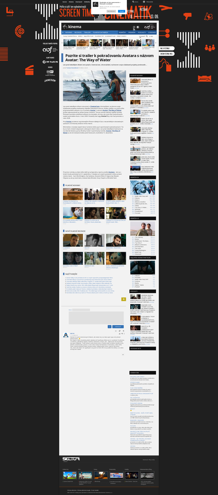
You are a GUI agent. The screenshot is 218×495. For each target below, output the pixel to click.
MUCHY (87, 248)
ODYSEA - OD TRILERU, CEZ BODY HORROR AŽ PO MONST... (140, 439)
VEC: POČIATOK (135, 397)
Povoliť (121, 11)
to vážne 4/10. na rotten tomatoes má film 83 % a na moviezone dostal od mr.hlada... (142, 379)
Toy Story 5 (138, 243)
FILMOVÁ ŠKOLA (72, 36)
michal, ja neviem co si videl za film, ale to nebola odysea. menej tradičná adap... (140, 448)
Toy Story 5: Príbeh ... (141, 207)
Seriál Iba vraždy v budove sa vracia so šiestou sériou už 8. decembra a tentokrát (88, 287)
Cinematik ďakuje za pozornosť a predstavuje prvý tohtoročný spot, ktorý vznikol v (89, 279)
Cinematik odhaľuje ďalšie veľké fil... (95, 48)
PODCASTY (142, 32)
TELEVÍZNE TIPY (99, 36)
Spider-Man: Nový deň (141, 196)
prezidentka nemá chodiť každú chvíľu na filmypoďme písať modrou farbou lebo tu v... (141, 399)
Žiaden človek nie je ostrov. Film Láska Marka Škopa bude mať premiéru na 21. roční (89, 285)
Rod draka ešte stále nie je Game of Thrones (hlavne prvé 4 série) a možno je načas (89, 293)
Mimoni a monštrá (140, 202)
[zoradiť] (123, 331)
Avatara (112, 172)
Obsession (138, 254)
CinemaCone (94, 106)
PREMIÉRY (131, 32)
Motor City (138, 252)
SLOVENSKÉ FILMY (110, 36)
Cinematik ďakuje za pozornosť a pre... (82, 48)
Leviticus (137, 281)
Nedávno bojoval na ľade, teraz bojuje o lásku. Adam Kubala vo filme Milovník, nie (89, 283)
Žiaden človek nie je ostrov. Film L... (121, 48)
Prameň (137, 287)
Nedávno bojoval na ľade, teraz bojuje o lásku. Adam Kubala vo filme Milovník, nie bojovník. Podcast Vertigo (142, 140)
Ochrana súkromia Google (83, 490)
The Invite (138, 248)
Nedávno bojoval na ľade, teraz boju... (108, 48)
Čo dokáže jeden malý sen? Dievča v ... (148, 48)
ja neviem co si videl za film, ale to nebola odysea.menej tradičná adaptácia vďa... (141, 442)
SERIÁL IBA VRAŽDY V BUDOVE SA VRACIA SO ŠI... (94, 202)
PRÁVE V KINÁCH (121, 36)
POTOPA (133, 426)
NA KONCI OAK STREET (70, 266)
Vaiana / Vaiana (139, 285)
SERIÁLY (80, 36)
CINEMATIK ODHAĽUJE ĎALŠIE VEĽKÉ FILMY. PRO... (116, 221)
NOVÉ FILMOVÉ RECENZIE (75, 231)
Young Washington (140, 250)
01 (115, 331)
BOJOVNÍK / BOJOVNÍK (113, 248)
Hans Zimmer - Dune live (131, 481)
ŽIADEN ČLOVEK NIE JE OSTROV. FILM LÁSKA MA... (93, 221)
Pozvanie (137, 213)
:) (109, 326)
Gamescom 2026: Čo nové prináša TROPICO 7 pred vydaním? (85, 483)
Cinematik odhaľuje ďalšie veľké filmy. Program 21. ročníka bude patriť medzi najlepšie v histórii (141, 130)
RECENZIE (78, 32)
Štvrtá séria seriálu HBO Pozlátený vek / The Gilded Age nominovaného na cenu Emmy (90, 291)
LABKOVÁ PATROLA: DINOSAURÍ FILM (141, 393)
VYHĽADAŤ (142, 36)
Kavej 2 (137, 200)
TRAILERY (87, 32)
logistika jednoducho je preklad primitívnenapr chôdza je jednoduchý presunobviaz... (142, 405)
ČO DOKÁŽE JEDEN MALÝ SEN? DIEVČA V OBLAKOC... (73, 221)
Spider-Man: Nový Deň (141, 279)
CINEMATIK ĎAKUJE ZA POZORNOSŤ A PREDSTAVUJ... (72, 202)
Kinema (71, 2)
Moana (137, 239)
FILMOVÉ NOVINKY (72, 185)
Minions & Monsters (141, 245)
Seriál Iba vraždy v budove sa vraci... (134, 48)
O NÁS (151, 36)
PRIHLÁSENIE (149, 2)
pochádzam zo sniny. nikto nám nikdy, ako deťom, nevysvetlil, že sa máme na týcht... (141, 428)
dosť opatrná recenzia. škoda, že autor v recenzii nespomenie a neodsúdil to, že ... (141, 390)
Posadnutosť (138, 211)
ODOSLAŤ (118, 326)
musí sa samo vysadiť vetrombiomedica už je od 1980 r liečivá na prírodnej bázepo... (141, 417)
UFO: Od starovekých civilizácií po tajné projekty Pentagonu (147, 483)
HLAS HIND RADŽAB (136, 388)
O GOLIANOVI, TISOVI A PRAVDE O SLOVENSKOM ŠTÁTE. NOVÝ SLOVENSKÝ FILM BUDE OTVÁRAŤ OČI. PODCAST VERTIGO (142, 320)
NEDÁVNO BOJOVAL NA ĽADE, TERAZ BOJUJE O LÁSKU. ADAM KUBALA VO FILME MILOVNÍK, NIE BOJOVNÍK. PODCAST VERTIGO (142, 298)
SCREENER (152, 32)
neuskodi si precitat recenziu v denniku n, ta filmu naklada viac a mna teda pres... (141, 422)
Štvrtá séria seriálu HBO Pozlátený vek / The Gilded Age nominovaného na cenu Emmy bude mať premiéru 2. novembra (142, 104)
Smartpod (79, 2)
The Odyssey (139, 237)
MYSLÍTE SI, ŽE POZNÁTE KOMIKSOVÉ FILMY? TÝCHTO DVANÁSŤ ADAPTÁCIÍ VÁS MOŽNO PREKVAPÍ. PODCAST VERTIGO (142, 329)
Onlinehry (87, 2)
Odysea (137, 198)
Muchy (137, 283)
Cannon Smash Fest (68, 481)
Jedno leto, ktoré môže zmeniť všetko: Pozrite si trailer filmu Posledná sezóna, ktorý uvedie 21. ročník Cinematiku (142, 160)
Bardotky (137, 209)
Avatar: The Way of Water (112, 110)
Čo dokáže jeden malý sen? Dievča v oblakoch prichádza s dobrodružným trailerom (89, 289)
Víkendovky (97, 481)
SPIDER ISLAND (135, 382)
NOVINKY (68, 32)
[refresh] (119, 331)
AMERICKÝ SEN (89, 266)
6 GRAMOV (66, 248)
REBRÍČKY (122, 32)
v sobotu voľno (134, 395)
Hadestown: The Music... (142, 241)
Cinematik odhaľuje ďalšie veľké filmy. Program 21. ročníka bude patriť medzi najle (89, 281)
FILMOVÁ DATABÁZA (100, 32)
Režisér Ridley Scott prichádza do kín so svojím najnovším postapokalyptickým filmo (89, 278)
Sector (65, 2)
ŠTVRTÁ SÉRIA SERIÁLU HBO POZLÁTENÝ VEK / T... (115, 202)
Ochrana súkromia (71, 490)
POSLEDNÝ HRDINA (136, 403)
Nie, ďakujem (111, 11)
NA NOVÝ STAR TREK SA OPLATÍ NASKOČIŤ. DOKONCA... (140, 432)
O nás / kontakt (94, 490)
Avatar (92, 110)
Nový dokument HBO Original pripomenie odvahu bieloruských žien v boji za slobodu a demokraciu (142, 169)
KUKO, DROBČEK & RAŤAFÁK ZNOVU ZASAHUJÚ (115, 267)
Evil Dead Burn (139, 246)
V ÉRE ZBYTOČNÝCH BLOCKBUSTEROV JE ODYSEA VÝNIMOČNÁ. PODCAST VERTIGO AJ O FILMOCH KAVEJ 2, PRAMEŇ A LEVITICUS (142, 340)
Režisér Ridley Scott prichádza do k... (68, 48)
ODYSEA (132, 446)
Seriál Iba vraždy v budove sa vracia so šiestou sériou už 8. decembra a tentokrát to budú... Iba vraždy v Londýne (141, 94)
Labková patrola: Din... (141, 204)
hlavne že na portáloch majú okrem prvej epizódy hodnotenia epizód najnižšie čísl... (141, 435)
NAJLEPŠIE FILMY (89, 36)
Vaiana (137, 205)
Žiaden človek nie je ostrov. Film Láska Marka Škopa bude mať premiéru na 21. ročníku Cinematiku (142, 121)
